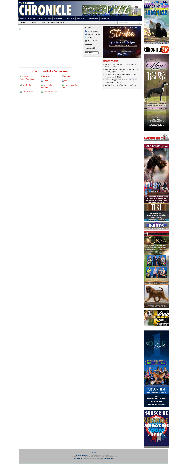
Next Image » (64, 71)
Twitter (90, 37)
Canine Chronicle (81, 455)
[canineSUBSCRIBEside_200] (156, 447)
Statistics (69, 18)
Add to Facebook (93, 31)
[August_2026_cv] (156, 44)
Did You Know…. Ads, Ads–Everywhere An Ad (120, 85)
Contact (33, 23)
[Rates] (156, 229)
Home (23, 23)
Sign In (94, 452)
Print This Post (93, 40)
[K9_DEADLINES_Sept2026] (156, 326)
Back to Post (52, 71)
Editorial (58, 18)
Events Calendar (27, 18)
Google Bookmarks (94, 34)
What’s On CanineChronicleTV (52, 23)
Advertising (93, 18)
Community (106, 18)
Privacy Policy (78, 458)
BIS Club (80, 18)
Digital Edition (45, 18)
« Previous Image (39, 71)
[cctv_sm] (156, 52)
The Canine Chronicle (107, 458)
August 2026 (90, 48)
